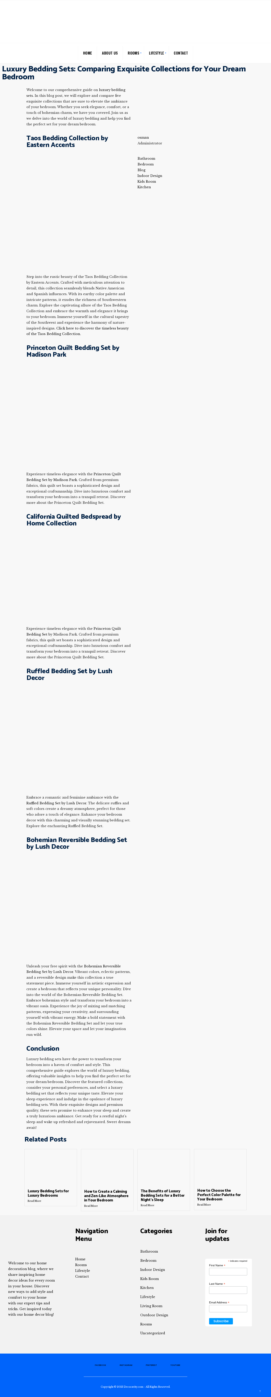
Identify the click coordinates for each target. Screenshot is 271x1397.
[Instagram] (248, 52)
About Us (110, 53)
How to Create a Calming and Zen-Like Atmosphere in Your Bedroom (106, 1196)
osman (143, 137)
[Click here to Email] (138, 149)
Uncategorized (152, 1333)
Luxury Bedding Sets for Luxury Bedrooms (48, 1193)
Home (87, 53)
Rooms (133, 53)
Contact (181, 53)
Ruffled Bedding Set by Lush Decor (56, 803)
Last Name (217, 1284)
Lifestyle (156, 53)
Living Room (151, 1306)
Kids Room (149, 1279)
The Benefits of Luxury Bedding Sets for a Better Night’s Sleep (163, 1195)
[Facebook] (242, 52)
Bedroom (148, 1261)
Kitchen (147, 1288)
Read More (34, 1200)
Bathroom (149, 1251)
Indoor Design (152, 1270)
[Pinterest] (255, 52)
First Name (217, 1265)
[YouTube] (261, 52)
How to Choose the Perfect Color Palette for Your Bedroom (219, 1195)
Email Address (219, 1302)
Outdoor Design (154, 1315)
